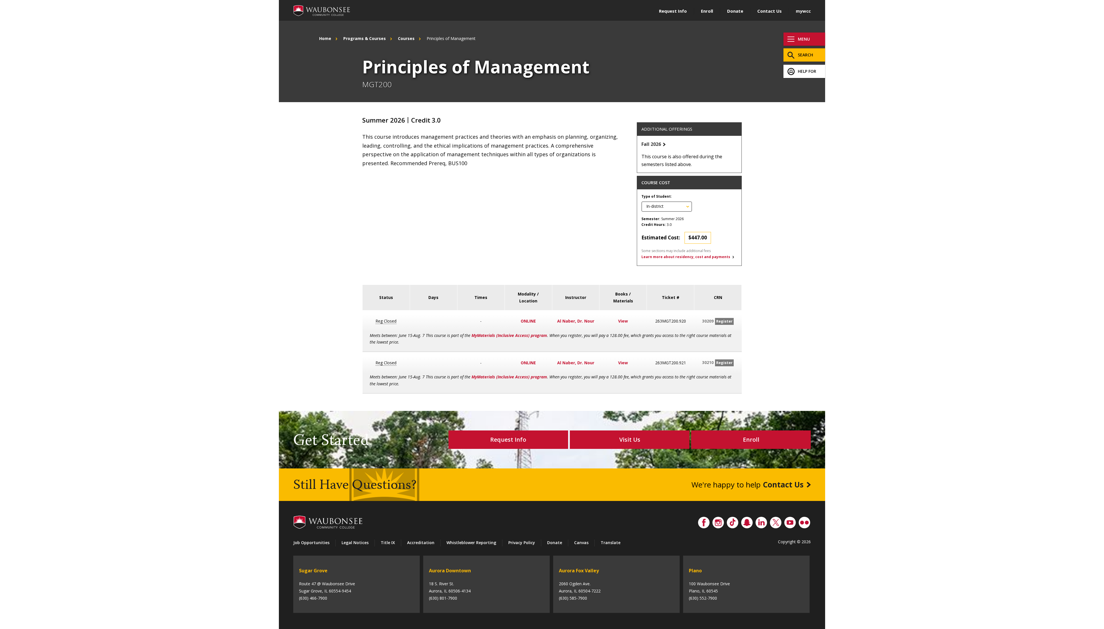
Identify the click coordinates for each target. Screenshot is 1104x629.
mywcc (803, 11)
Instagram (718, 521)
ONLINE (528, 321)
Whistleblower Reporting (471, 542)
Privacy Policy (521, 542)
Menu (804, 39)
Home (325, 38)
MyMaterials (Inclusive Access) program (509, 335)
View (623, 321)
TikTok (732, 521)
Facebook (704, 521)
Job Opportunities (311, 542)
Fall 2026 (651, 144)
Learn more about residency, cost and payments (685, 256)
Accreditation (420, 542)
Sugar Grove (313, 570)
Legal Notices (355, 542)
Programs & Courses (364, 38)
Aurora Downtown (450, 570)
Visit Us (629, 439)
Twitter (775, 521)
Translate (610, 542)
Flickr (804, 521)
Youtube (790, 521)
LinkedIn (761, 521)
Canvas (581, 542)
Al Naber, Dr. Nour (575, 321)
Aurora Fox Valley (579, 570)
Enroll (707, 11)
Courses (406, 38)
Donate (735, 11)
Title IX (388, 542)
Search (805, 55)
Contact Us (769, 11)
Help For (807, 71)
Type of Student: (656, 196)
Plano (695, 570)
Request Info (673, 11)
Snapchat (747, 521)
